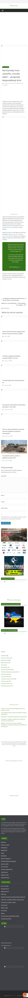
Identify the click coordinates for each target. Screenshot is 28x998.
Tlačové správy (4, 681)
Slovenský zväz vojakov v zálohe (8, 902)
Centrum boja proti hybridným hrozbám (10, 916)
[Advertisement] (14, 26)
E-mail (3, 502)
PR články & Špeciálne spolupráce (9, 672)
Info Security (4, 910)
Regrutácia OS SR (5, 891)
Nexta (16, 214)
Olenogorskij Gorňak (7, 227)
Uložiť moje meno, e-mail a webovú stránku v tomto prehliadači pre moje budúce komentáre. (13, 518)
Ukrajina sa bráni (5, 683)
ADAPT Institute (4, 908)
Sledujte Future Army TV (14, 704)
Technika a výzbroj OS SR (7, 679)
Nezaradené (4, 667)
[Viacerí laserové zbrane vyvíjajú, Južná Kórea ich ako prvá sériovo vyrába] (14, 316)
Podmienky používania (6, 918)
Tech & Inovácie (5, 67)
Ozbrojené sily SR (5, 888)
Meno (3, 495)
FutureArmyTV (4, 905)
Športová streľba (5, 674)
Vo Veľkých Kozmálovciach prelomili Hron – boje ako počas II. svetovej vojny (14, 299)
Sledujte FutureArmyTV (14, 795)
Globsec (3, 913)
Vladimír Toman (14, 83)
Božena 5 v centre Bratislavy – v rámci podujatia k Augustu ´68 (13, 304)
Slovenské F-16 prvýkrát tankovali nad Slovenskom (14, 716)
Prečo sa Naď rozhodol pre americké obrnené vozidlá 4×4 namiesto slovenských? (13, 431)
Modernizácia (4, 662)
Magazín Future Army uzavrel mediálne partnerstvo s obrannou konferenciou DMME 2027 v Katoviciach (14, 724)
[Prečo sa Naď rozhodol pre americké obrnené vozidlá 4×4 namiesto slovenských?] (14, 414)
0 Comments (21, 83)
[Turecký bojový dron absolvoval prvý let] (14, 365)
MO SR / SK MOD (4, 886)
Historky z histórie (5, 658)
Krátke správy (4, 660)
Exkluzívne (3, 655)
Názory (3, 665)
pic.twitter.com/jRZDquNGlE (15, 263)
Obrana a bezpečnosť (6, 669)
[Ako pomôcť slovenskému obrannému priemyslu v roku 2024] (14, 390)
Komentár (4, 476)
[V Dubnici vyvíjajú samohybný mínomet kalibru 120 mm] (14, 341)
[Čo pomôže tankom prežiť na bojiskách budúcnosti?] (14, 441)
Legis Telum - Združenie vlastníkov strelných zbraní (12, 899)
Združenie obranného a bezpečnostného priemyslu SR (13, 897)
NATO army (3, 894)
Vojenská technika (5, 686)
